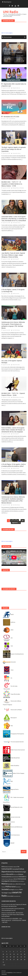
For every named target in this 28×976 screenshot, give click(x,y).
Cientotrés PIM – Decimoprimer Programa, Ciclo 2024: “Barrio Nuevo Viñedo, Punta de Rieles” (12, 914)
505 (23, 520)
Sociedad (4, 889)
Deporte (4, 871)
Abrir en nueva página (6, 33)
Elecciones (16, 874)
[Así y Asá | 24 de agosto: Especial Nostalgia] (14, 351)
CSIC (11, 646)
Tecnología (4, 893)
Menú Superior (7, 2)
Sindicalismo (18, 886)
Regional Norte (14, 789)
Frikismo (6, 879)
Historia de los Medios (16, 709)
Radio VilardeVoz (14, 765)
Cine (18, 866)
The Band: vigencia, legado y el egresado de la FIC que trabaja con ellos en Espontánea (13, 149)
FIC (11, 678)
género (12, 879)
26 (10, 959)
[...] (25, 94)
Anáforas (12, 622)
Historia (15, 879)
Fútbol (9, 879)
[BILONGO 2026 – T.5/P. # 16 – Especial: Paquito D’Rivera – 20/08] (14, 383)
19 (10, 957)
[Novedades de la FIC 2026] (14, 107)
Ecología (23, 872)
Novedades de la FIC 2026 (11, 117)
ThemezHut (4, 974)
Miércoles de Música (20, 881)
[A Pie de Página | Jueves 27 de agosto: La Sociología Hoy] (14, 279)
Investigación (5, 881)
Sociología (11, 889)
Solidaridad (16, 889)
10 (3, 954)
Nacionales (9, 884)
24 (3, 959)
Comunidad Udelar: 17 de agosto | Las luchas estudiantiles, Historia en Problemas (7, 59)
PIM (11, 725)
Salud (13, 887)
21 (17, 957)
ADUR (12, 614)
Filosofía (3, 879)
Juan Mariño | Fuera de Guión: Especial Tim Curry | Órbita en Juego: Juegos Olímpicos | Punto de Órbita (13, 255)
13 (14, 954)
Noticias (14, 884)
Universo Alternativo (16, 896)
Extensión (13, 662)
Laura (2, 908)
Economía (3, 874)
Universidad (10, 896)
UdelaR (12, 843)
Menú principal (8, 37)
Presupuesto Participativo (17, 733)
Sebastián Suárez (17, 153)
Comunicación (6, 869)
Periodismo (3, 886)
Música (4, 883)
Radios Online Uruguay (18, 773)
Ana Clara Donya (16, 330)
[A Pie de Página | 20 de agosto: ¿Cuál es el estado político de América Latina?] (14, 454)
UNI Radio (10, 12)
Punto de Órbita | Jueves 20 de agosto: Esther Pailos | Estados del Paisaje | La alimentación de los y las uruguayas (13, 430)
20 (14, 957)
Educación (9, 874)
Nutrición (18, 884)
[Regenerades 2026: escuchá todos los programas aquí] (14, 74)
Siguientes (15, 522)
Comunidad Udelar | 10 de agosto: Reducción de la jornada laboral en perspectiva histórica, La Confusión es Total (20, 58)
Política (8, 886)
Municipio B (13, 717)
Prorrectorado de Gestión (17, 741)
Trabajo (10, 893)
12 (10, 954)
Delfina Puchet (16, 293)
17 (3, 957)
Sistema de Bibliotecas (16, 827)
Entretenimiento (15, 876)
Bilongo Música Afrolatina (18, 188)
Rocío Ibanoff (16, 259)
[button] (22, 49)
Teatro (21, 889)
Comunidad (15, 869)
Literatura (13, 881)
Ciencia (15, 866)
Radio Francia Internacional (17, 750)
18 (6, 957)
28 (17, 959)
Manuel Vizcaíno (16, 364)
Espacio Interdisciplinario (17, 654)
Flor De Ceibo (13, 686)
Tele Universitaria (15, 835)
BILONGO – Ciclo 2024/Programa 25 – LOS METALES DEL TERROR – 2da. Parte (13, 920)
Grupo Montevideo (15, 694)
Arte (2, 866)
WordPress (10, 972)
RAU (11, 781)
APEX (11, 630)
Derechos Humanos (14, 872)
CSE (11, 638)
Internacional (21, 879)
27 (14, 959)
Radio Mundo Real (15, 758)
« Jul (4, 965)
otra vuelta (23, 884)
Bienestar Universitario (8, 866)
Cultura (21, 869)
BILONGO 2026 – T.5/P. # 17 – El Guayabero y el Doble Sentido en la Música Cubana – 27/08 (11, 184)
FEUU (11, 670)
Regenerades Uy (16, 88)
